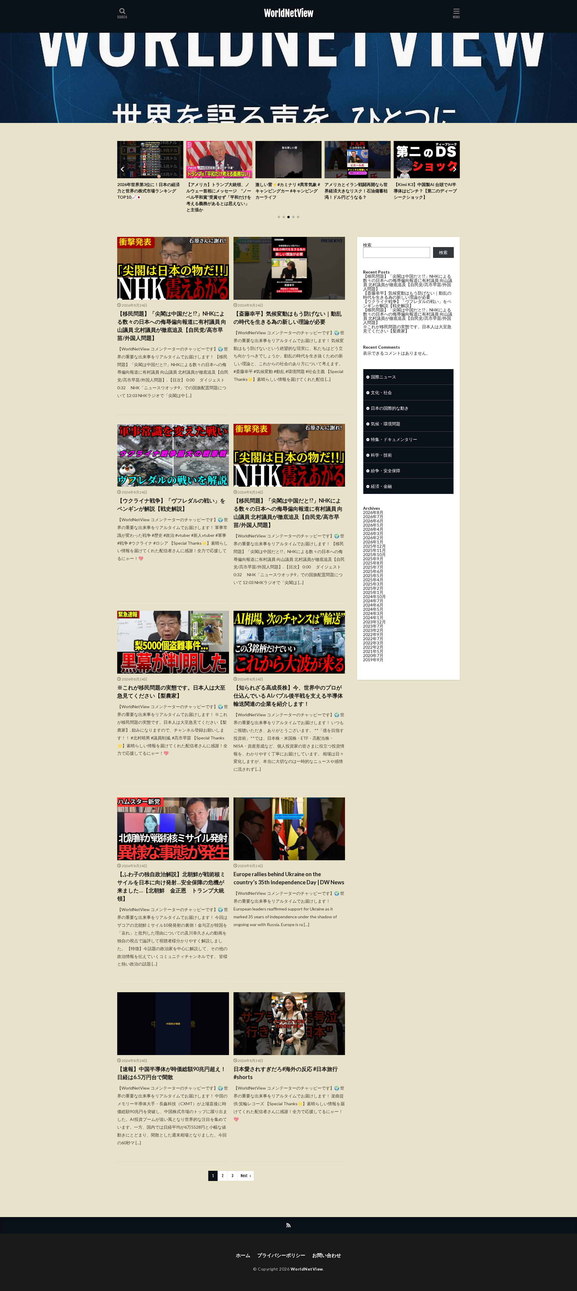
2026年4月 (373, 529)
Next (244, 1175)
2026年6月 (373, 520)
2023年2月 (373, 630)
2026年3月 (373, 533)
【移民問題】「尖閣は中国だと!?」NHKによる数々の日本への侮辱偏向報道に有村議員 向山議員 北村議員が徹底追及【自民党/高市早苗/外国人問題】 (171, 325)
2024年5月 (373, 609)
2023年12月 (374, 621)
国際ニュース (383, 376)
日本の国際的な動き (390, 408)
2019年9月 (373, 659)
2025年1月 (373, 592)
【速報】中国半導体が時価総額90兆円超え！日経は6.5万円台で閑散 (171, 1073)
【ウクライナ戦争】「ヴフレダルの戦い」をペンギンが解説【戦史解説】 (171, 504)
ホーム (243, 1255)
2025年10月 (374, 554)
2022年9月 (373, 634)
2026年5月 (373, 525)
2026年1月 (373, 541)
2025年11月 (374, 550)
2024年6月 (373, 604)
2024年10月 (374, 596)
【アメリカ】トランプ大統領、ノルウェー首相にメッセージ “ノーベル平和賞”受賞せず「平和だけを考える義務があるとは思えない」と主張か (149, 197)
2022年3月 (373, 642)
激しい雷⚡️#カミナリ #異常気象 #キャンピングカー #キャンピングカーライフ (218, 191)
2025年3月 (373, 583)
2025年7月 (373, 567)
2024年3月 (373, 613)
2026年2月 (373, 537)
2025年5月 (373, 575)
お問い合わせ (326, 1255)
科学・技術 (381, 454)
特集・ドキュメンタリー (394, 439)
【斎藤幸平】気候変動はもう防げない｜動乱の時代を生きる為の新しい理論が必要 (288, 317)
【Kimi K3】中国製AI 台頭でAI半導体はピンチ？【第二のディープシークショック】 (356, 191)
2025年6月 (373, 571)
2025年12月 (374, 546)
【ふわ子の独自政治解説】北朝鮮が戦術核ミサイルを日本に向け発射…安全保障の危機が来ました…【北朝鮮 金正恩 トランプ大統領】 (171, 886)
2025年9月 (373, 558)
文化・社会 (381, 392)
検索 (367, 244)
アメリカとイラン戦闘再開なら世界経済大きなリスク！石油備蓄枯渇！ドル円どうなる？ (287, 191)
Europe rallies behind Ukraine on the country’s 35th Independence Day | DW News (289, 878)
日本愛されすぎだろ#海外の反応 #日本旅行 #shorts (286, 1073)
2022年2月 (373, 647)
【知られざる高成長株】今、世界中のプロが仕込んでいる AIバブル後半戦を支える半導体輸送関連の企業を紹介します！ (288, 695)
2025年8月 (373, 562)
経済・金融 (381, 486)
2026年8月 (373, 512)
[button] (123, 169)
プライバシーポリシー (281, 1255)
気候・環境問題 (385, 423)
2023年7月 (373, 626)
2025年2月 (373, 588)
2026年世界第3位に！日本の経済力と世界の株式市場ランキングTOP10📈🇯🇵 (425, 191)
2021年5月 (373, 651)
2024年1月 (373, 617)
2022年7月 (373, 638)
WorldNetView (288, 13)
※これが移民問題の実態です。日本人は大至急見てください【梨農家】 (171, 691)
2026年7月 (373, 516)
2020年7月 (373, 655)
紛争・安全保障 (385, 470)
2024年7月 (373, 600)
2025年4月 (373, 579)
